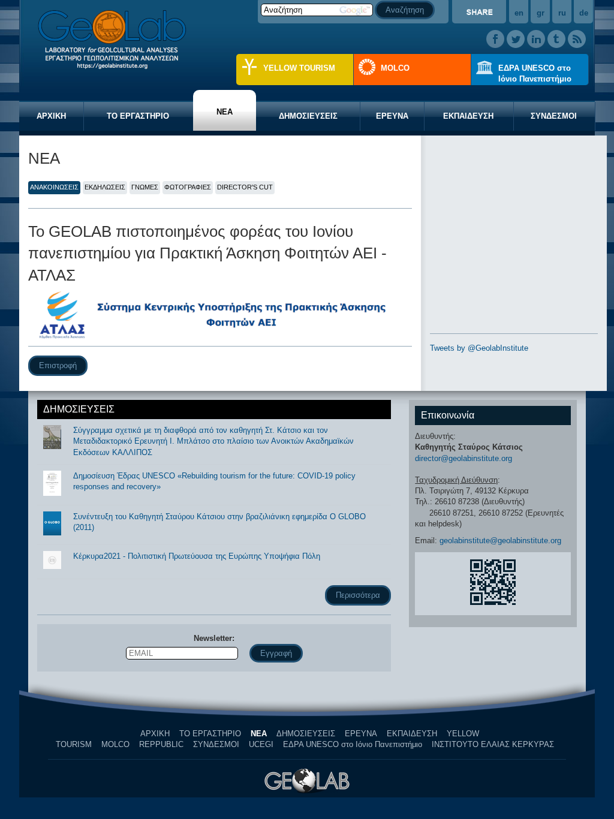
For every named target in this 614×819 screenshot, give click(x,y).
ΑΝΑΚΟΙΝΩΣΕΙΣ (54, 187)
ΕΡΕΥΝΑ (392, 116)
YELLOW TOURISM (299, 68)
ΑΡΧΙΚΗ (51, 116)
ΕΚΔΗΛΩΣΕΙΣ (105, 187)
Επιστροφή (58, 365)
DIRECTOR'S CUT (245, 187)
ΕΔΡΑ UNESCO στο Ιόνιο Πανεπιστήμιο (534, 73)
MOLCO (395, 68)
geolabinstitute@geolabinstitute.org (500, 540)
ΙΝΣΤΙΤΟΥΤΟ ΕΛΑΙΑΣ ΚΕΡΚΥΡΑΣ (493, 744)
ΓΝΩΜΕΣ (144, 187)
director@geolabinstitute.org (463, 458)
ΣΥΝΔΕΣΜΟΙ (554, 116)
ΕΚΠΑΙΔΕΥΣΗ (468, 116)
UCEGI (261, 744)
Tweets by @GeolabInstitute (479, 348)
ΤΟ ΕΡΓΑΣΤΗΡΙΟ (138, 116)
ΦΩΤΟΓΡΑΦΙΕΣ (187, 187)
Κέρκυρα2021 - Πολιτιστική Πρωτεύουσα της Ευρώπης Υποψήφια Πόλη (196, 556)
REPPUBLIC (161, 744)
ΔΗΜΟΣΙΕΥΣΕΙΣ (308, 116)
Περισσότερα (358, 595)
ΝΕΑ (224, 111)
